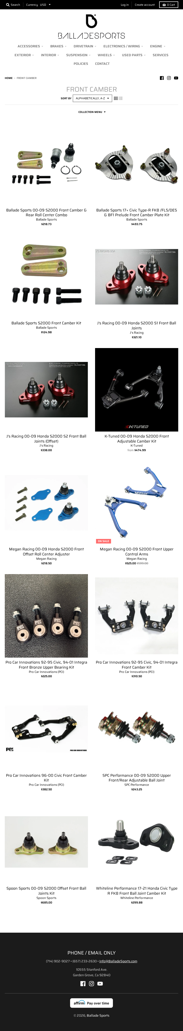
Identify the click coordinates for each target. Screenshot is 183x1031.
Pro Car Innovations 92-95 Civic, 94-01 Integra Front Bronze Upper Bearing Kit (46, 664)
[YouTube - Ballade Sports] (176, 78)
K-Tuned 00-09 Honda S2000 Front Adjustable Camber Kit (137, 438)
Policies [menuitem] (81, 63)
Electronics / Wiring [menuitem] (121, 46)
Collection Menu (90, 112)
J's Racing (137, 332)
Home (9, 78)
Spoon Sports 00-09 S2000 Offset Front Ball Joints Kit (46, 890)
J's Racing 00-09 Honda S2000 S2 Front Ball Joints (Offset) (46, 438)
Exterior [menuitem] (23, 55)
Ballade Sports (46, 219)
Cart (171, 4)
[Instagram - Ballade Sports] (169, 78)
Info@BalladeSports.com (118, 961)
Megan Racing (46, 558)
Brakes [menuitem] (56, 46)
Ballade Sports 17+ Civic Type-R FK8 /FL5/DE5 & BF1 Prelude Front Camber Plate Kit (136, 212)
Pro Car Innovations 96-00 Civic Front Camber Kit (46, 777)
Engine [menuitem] (156, 46)
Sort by (66, 98)
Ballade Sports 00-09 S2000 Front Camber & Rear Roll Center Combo (46, 212)
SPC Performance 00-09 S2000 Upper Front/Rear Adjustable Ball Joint (136, 777)
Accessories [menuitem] (29, 46)
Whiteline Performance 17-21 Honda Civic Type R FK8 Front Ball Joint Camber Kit (137, 890)
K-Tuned (137, 445)
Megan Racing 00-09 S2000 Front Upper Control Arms (136, 551)
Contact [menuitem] (102, 63)
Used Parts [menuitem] (132, 55)
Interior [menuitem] (48, 55)
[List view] (120, 98)
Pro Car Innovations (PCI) (46, 671)
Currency (32, 4)
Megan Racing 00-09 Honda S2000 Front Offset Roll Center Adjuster (46, 551)
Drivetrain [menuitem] (83, 46)
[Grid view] (116, 98)
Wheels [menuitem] (105, 55)
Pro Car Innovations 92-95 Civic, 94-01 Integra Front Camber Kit (137, 664)
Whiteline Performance (136, 897)
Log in (125, 4)
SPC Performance (136, 784)
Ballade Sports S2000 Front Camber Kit (46, 323)
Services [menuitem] (160, 55)
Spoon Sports (46, 897)
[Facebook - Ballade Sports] (162, 78)
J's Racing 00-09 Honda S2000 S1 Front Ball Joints (136, 325)
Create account (145, 4)
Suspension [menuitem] (76, 55)
